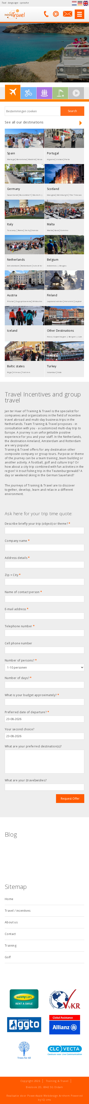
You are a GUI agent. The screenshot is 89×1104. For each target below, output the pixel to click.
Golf (8, 957)
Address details (17, 558)
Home (9, 899)
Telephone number (20, 626)
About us (11, 922)
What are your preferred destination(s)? (33, 746)
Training (10, 946)
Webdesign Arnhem (56, 1095)
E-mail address (16, 609)
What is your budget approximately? (32, 695)
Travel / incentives (18, 911)
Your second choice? (19, 729)
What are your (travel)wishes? (26, 780)
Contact (10, 934)
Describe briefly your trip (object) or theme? (37, 524)
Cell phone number (18, 643)
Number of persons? (21, 660)
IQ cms (46, 1099)
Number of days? (18, 678)
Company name (17, 541)
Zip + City (13, 575)
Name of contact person (23, 592)
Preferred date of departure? (27, 712)
